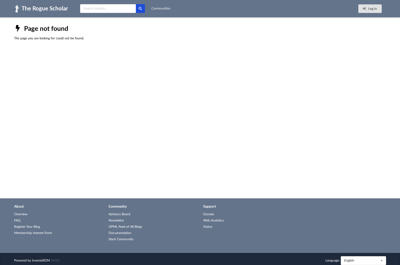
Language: (332, 260)
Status (207, 226)
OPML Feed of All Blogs (125, 226)
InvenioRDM (41, 260)
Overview (21, 214)
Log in (372, 8)
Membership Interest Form (33, 233)
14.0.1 (55, 260)
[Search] (140, 8)
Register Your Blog (27, 226)
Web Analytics (213, 220)
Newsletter (116, 220)
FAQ (17, 220)
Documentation (120, 233)
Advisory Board (119, 214)
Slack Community (121, 239)
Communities (160, 8)
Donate (208, 214)
